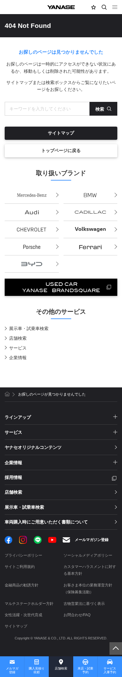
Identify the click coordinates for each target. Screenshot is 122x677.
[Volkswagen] (91, 229)
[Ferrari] (91, 246)
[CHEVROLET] (32, 229)
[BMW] (91, 195)
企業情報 (18, 357)
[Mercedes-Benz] (32, 195)
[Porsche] (32, 246)
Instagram (23, 540)
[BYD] (32, 264)
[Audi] (32, 212)
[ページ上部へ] (115, 648)
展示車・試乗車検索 (28, 328)
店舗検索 (18, 338)
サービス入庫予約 (110, 670)
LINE (38, 540)
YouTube (52, 540)
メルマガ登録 (12, 670)
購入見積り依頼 (36, 670)
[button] (94, 7)
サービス (18, 347)
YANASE (61, 7)
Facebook (9, 540)
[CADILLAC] (91, 212)
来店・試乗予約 (85, 670)
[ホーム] (7, 393)
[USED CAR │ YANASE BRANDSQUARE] (61, 287)
